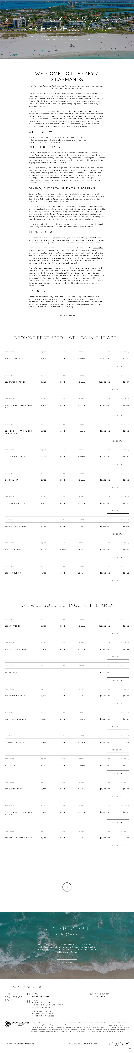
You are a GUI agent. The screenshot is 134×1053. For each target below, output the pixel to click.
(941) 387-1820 (101, 996)
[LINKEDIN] (122, 1044)
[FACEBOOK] (111, 1044)
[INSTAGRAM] (117, 1044)
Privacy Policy (90, 1044)
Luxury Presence (25, 1044)
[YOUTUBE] (127, 1044)
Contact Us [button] (67, 962)
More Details (118, 366)
